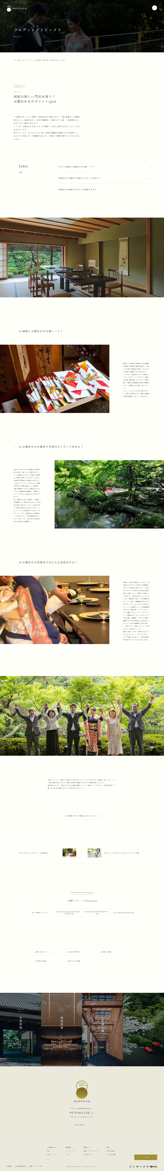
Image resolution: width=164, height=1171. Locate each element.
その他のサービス (88, 1154)
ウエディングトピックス (28, 60)
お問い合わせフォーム (43, 952)
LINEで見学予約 (73, 952)
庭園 (107, 1147)
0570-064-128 (82, 1113)
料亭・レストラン (52, 1154)
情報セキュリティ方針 (36, 1166)
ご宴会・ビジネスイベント (91, 1151)
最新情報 (68, 1147)
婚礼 (19, 60)
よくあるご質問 (111, 1154)
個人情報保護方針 (20, 1166)
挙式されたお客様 (74, 961)
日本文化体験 (110, 1151)
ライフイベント (70, 1151)
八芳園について (87, 1147)
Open (154, 8)
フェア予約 (146, 1157)
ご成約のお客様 (105, 952)
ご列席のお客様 (40, 961)
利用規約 (9, 1166)
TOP (15, 60)
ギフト (68, 1154)
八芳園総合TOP (52, 1147)
